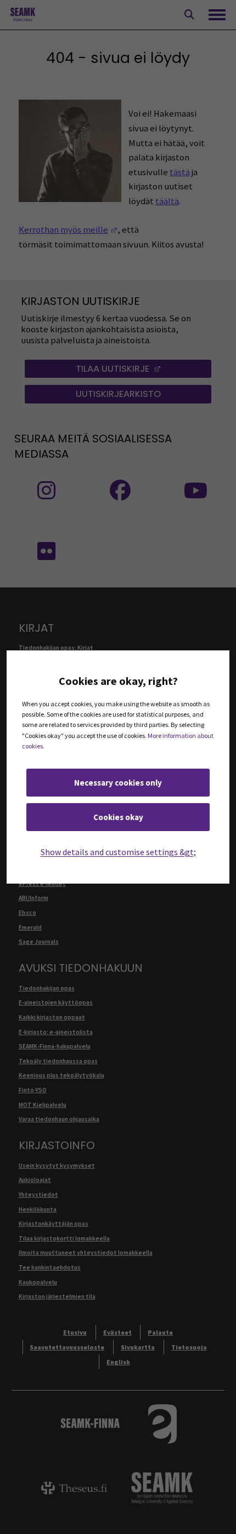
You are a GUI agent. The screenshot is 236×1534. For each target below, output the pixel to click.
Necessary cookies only (118, 782)
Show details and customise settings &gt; (118, 851)
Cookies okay (118, 817)
